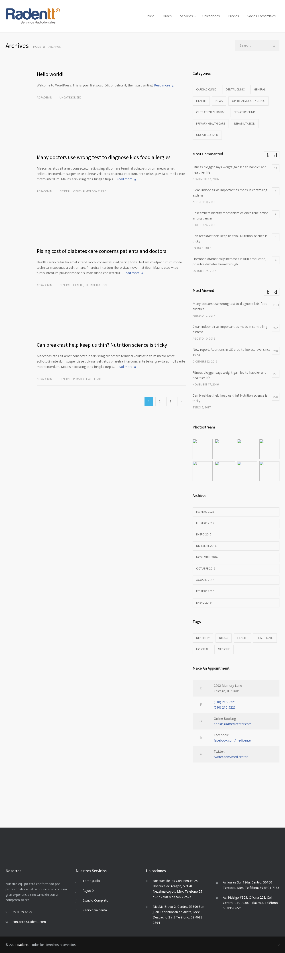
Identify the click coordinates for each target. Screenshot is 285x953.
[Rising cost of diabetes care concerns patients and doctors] (111, 226)
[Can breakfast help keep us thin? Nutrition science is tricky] (111, 319)
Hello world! (50, 74)
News (219, 101)
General (65, 191)
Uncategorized (70, 97)
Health (78, 285)
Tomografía (91, 881)
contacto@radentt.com (29, 922)
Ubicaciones (211, 16)
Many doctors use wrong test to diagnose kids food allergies (104, 157)
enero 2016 (204, 603)
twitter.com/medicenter (231, 757)
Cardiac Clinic (206, 89)
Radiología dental (95, 910)
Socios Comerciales (261, 16)
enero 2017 (204, 534)
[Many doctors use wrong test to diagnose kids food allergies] (111, 132)
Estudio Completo (95, 900)
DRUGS (223, 638)
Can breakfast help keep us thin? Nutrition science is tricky (102, 344)
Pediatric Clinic (245, 112)
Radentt (22, 945)
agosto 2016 (205, 580)
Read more (162, 85)
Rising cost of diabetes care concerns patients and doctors (101, 251)
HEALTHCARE (265, 638)
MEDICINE (224, 649)
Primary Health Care (87, 379)
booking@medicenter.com (233, 724)
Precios (233, 16)
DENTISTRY (203, 638)
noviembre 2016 (207, 557)
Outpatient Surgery (210, 112)
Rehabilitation (96, 285)
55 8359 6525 (22, 912)
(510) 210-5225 (225, 702)
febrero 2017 (205, 523)
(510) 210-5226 (225, 707)
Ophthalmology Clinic (89, 191)
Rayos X (88, 890)
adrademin (44, 97)
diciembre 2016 (206, 546)
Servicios (186, 16)
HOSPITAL (202, 649)
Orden (167, 16)
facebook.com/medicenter (233, 740)
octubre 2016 (205, 568)
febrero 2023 (205, 512)
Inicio (150, 16)
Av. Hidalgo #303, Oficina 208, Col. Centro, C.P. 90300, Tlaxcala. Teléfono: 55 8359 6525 (251, 902)
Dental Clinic (235, 89)
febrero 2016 (205, 591)
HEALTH (242, 638)
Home (37, 47)
